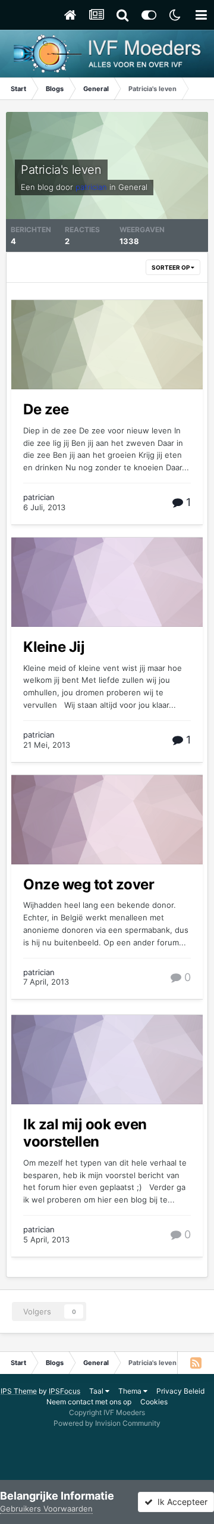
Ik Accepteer (180, 1502)
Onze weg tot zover (88, 884)
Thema (130, 1390)
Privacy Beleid (180, 1390)
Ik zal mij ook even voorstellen (85, 1133)
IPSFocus (64, 1390)
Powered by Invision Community (107, 1423)
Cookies (154, 1401)
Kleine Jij (53, 646)
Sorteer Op (171, 267)
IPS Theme (19, 1390)
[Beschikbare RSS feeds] (195, 1362)
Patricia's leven (61, 170)
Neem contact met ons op (88, 1401)
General (132, 187)
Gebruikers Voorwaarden (46, 1508)
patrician (39, 497)
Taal (97, 1390)
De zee (45, 409)
